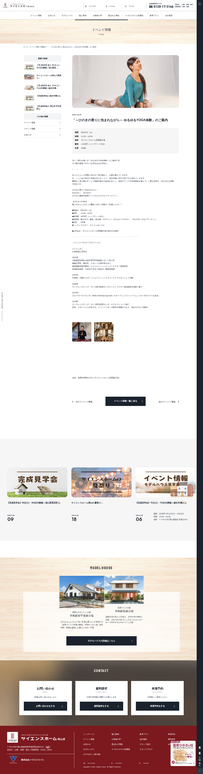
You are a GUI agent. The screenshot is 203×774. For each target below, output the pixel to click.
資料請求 (200, 751)
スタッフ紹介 (145, 744)
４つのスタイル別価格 (121, 749)
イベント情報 (35, 16)
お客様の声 (97, 16)
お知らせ (51, 16)
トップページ (88, 734)
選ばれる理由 (113, 16)
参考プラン (154, 16)
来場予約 (200, 745)
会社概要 (169, 16)
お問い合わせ (200, 760)
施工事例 (115, 734)
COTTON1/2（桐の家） (92, 754)
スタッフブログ (146, 749)
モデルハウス (67, 16)
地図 (48, 747)
